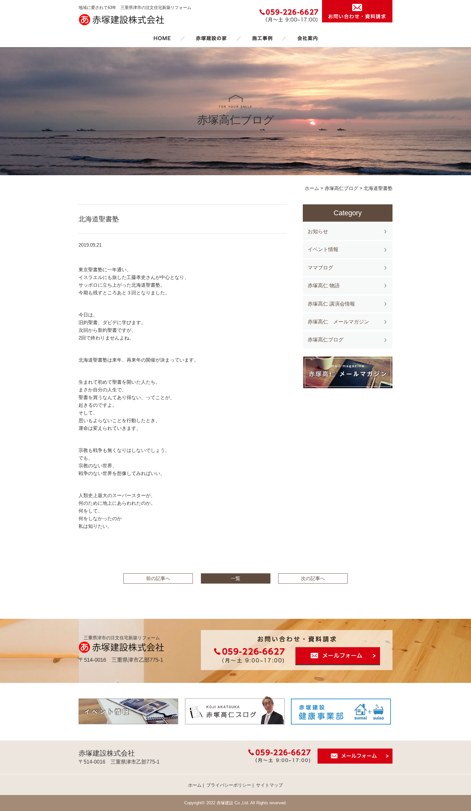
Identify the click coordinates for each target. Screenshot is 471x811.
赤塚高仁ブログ (325, 339)
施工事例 (262, 38)
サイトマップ (269, 785)
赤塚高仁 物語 (324, 285)
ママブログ (320, 267)
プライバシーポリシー (228, 785)
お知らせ (318, 231)
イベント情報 (323, 249)
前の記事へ (158, 578)
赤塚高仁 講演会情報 (331, 304)
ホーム (162, 38)
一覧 (235, 578)
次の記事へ (313, 578)
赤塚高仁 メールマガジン (338, 321)
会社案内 (307, 38)
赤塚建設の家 (211, 38)
